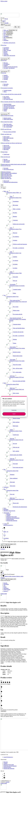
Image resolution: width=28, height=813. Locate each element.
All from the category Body (12, 384)
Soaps (11, 429)
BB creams (5, 49)
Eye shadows (6, 64)
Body (4, 33)
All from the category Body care (16, 389)
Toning (5, 110)
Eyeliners (5, 65)
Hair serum (12, 485)
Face (4, 31)
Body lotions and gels (8, 138)
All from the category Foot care (16, 460)
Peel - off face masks (8, 125)
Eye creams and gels (8, 99)
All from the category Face (15, 197)
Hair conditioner (13, 478)
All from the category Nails (15, 273)
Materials (8, 514)
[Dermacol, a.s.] (10, 16)
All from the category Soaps (15, 431)
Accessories (13, 284)
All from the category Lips (15, 253)
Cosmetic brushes (7, 90)
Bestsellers (5, 40)
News (4, 39)
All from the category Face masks (16, 360)
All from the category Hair (12, 470)
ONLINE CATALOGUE (9, 42)
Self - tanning (6, 161)
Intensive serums (7, 118)
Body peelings (6, 148)
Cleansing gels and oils (8, 106)
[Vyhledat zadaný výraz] (15, 27)
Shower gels (6, 145)
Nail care (5, 85)
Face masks (13, 359)
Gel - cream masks (7, 126)
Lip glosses (6, 76)
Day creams (6, 96)
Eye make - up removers (9, 68)
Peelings (5, 109)
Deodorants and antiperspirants (10, 182)
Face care (12, 494)
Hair (4, 34)
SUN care (12, 376)
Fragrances (5, 36)
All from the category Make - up (13, 192)
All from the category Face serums (17, 348)
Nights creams (6, 98)
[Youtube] (4, 778)
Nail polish (5, 84)
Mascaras (5, 62)
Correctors (5, 54)
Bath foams (6, 149)
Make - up (5, 30)
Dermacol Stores (10, 519)
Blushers (5, 53)
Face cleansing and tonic (15, 318)
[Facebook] (4, 774)
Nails (11, 271)
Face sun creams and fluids (9, 131)
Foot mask (5, 168)
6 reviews (3, 549)
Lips (11, 251)
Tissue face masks (7, 124)
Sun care (5, 159)
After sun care (6, 160)
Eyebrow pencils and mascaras (10, 66)
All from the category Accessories (16, 285)
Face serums (13, 347)
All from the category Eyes (15, 229)
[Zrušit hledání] (18, 27)
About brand (6, 512)
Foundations (6, 47)
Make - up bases (7, 50)
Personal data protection (11, 520)
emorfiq (7, 782)
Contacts (8, 515)
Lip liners (5, 79)
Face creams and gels (15, 300)
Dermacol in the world (11, 516)
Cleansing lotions (7, 104)
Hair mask (12, 482)
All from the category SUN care (16, 377)
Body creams (6, 136)
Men (4, 37)
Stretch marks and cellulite (16, 454)
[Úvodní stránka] (4, 528)
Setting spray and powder (9, 55)
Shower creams (6, 146)
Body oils (5, 139)
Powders (5, 51)
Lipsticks (5, 75)
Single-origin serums (8, 119)
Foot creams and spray (8, 169)
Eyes (11, 227)
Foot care (12, 458)
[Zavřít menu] (2, 185)
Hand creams (6, 140)
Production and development (12, 518)
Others (4, 91)
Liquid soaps (6, 154)
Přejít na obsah (4, 1)
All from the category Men (12, 490)
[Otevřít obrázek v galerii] (8, 544)
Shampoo (12, 474)
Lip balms (5, 78)
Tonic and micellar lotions (9, 105)
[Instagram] (4, 776)
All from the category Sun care (16, 439)
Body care (12, 388)
